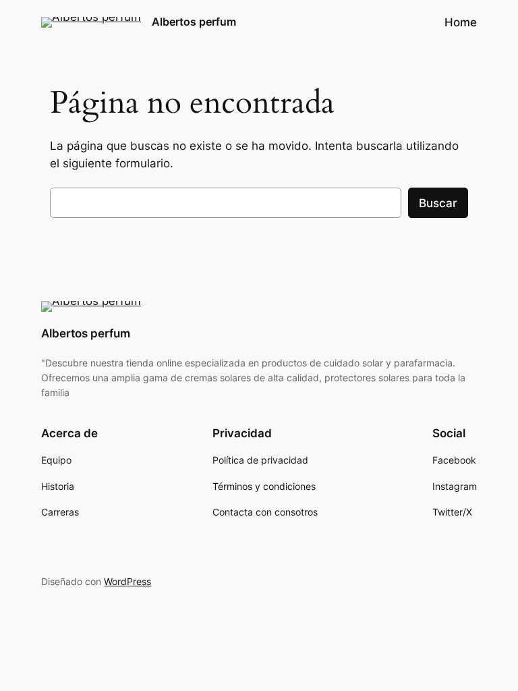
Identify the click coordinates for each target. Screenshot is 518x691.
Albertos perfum (194, 21)
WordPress (127, 581)
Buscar (438, 203)
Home (460, 22)
